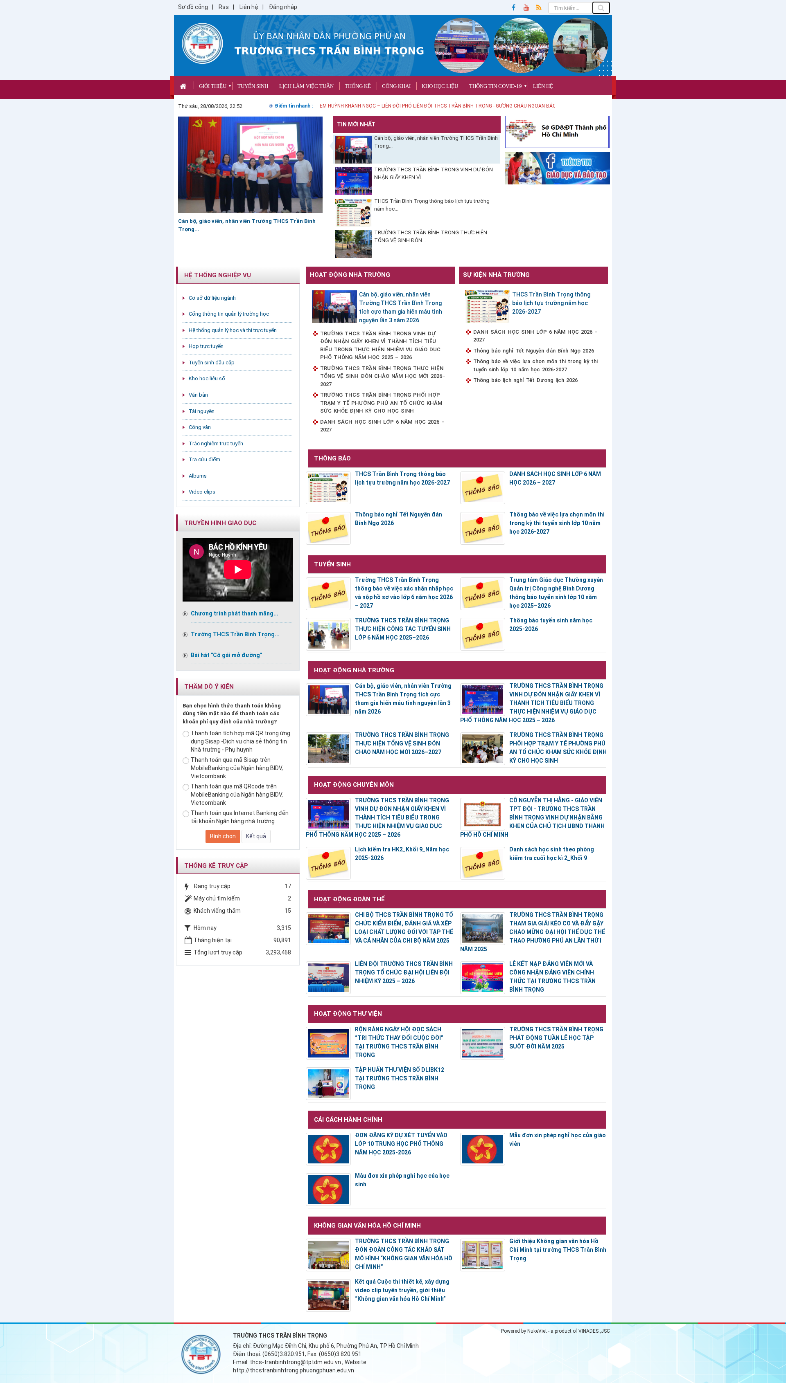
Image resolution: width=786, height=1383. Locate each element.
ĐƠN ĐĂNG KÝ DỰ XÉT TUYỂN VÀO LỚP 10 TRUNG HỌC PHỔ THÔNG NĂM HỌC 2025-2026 (401, 1144)
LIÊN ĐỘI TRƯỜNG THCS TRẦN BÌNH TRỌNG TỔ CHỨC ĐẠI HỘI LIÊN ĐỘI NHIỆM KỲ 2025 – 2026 (404, 972)
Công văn (200, 427)
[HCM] (557, 131)
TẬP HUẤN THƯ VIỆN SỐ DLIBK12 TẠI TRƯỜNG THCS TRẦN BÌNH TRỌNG (399, 1078)
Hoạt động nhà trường (350, 274)
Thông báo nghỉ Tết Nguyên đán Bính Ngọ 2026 (533, 351)
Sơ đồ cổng (193, 7)
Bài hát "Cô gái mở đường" (226, 655)
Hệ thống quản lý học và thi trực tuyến (233, 330)
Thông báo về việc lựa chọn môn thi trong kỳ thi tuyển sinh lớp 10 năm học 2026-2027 (535, 365)
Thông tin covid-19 (495, 86)
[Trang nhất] (184, 85)
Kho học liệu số (207, 378)
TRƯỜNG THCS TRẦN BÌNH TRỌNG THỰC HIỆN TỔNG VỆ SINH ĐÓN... (430, 236)
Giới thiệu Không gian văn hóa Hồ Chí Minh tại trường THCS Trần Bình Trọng (557, 1250)
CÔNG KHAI (396, 86)
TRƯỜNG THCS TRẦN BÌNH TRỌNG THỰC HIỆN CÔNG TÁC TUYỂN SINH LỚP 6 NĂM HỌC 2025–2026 (403, 629)
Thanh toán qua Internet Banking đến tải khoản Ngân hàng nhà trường (240, 817)
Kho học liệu (440, 86)
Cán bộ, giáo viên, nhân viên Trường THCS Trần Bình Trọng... (436, 142)
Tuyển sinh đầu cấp (212, 362)
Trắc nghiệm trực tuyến (216, 443)
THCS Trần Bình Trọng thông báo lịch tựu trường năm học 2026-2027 (551, 303)
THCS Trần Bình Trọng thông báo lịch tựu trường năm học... (432, 205)
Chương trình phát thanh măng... (234, 613)
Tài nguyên (202, 411)
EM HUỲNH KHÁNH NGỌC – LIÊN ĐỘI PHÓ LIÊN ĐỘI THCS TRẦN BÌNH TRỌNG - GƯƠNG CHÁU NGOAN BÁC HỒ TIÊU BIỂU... (456, 106)
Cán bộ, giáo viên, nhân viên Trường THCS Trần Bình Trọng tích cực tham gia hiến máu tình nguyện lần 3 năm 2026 (400, 307)
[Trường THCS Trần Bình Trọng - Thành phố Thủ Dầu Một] (202, 43)
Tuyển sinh (252, 86)
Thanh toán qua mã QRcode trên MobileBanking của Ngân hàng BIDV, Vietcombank (237, 794)
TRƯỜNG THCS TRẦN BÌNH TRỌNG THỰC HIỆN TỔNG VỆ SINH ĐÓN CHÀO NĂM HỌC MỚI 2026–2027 (382, 376)
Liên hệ (248, 7)
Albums (198, 476)
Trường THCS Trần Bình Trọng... (235, 634)
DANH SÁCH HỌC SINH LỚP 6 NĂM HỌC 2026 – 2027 (382, 426)
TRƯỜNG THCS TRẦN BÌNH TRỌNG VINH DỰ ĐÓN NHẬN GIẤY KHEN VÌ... (433, 173)
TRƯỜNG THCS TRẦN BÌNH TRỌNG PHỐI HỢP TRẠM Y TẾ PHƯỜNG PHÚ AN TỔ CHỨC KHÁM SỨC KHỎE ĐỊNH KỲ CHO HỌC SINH (381, 403)
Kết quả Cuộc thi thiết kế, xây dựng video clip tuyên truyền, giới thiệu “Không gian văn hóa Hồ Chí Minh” (402, 1290)
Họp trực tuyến (206, 346)
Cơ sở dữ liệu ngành (212, 298)
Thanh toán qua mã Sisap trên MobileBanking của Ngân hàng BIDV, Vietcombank (237, 768)
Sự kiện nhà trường (496, 274)
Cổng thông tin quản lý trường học (229, 314)
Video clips (202, 492)
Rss (224, 7)
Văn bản (198, 395)
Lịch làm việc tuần (306, 86)
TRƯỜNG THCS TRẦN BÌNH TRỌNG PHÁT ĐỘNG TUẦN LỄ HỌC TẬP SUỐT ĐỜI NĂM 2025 (556, 1038)
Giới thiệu (212, 86)
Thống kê (358, 86)
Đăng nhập (283, 7)
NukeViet (537, 1331)
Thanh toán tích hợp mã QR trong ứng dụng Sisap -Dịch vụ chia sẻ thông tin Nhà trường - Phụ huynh (240, 741)
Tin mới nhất (356, 124)
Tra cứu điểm (204, 459)
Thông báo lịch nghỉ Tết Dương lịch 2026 (525, 380)
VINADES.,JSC (594, 1331)
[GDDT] (557, 167)
